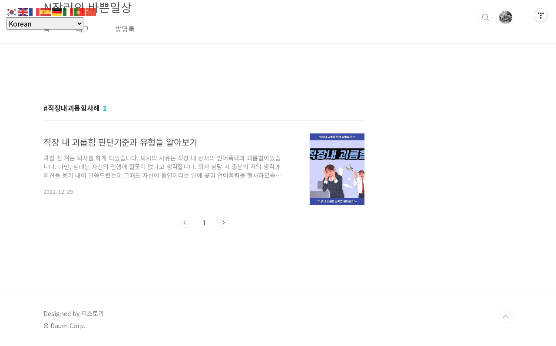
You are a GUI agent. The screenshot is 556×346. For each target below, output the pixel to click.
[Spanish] (46, 11)
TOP (506, 317)
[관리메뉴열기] (540, 15)
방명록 (125, 28)
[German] (57, 11)
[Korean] (12, 11)
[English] (23, 11)
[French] (34, 11)
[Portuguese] (80, 11)
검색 (485, 17)
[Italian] (68, 11)
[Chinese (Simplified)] (91, 11)
